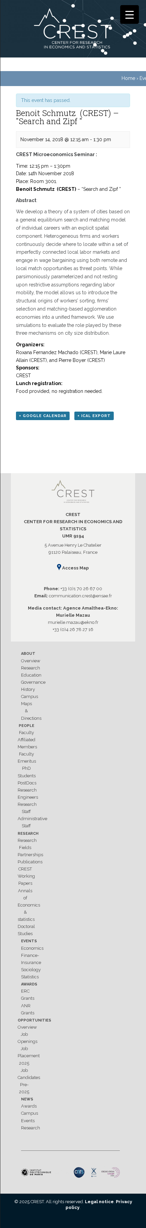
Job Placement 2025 (29, 1055)
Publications (30, 861)
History (28, 689)
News (27, 1099)
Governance (33, 682)
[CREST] (73, 30)
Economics (32, 948)
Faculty (26, 732)
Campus (29, 696)
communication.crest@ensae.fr (80, 595)
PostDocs (27, 782)
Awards (29, 984)
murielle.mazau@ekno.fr (73, 622)
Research (30, 667)
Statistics (30, 976)
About (28, 653)
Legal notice (99, 1201)
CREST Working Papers (26, 876)
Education (31, 675)
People (26, 726)
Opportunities (34, 1020)
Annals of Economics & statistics (29, 905)
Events (29, 941)
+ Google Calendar (43, 416)
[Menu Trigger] (129, 14)
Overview (30, 660)
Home (128, 78)
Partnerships (30, 854)
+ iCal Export (94, 416)
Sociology (31, 969)
